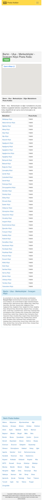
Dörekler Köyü (7, 191)
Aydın (11, 430)
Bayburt (5, 433)
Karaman (14, 456)
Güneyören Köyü (7, 211)
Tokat (29, 478)
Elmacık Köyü (6, 201)
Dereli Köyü (6, 181)
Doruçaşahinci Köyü (8, 187)
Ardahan (37, 426)
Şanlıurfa (5, 478)
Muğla (27, 467)
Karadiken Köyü (7, 242)
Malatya (34, 463)
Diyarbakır (13, 441)
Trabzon (36, 478)
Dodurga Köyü (7, 184)
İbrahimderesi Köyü (8, 225)
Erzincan (5, 445)
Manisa (4, 467)
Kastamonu (29, 456)
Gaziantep (31, 445)
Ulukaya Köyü (6, 279)
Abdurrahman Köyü (8, 123)
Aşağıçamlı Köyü (7, 143)
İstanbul (12, 452)
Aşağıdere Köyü (7, 150)
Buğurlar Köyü (7, 167)
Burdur (4, 437)
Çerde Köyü (6, 174)
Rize (35, 471)
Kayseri (4, 459)
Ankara (21, 426)
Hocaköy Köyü (7, 218)
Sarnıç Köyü (6, 273)
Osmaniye (27, 471)
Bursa (12, 437)
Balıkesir (18, 430)
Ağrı (33, 422)
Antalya (29, 426)
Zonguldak (5, 485)
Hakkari (24, 448)
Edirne (28, 441)
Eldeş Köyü (6, 198)
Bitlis (26, 433)
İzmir (19, 452)
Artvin (4, 430)
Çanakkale (20, 437)
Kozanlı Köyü (6, 259)
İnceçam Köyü (7, 232)
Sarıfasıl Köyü (6, 269)
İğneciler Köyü (7, 228)
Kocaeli (11, 463)
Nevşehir (5, 471)
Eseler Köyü (6, 204)
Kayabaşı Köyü (7, 252)
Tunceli (4, 482)
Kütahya (26, 463)
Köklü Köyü (6, 262)
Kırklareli (21, 459)
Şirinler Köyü (6, 276)
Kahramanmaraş (29, 452)
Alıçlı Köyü (5, 133)
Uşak (11, 482)
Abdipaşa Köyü (7, 119)
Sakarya (5, 474)
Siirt (20, 474)
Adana (4, 422)
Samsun (13, 474)
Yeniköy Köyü (6, 283)
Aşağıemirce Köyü (8, 153)
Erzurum (14, 445)
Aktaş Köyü (6, 129)
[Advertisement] (21, 28)
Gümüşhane (15, 448)
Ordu (19, 471)
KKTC (4, 463)
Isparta (4, 452)
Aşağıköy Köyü (7, 157)
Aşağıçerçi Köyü (7, 146)
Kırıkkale (13, 459)
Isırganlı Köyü (6, 221)
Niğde (13, 471)
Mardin (12, 467)
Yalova (24, 482)
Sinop (26, 474)
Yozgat (31, 482)
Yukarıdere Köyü (7, 286)
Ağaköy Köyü (6, 126)
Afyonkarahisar (24, 422)
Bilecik (12, 433)
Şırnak (13, 478)
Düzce (21, 441)
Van (17, 482)
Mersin (20, 467)
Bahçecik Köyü (7, 160)
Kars (21, 456)
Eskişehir (23, 445)
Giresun (5, 448)
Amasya (13, 426)
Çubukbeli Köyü (7, 177)
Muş (33, 467)
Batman (33, 430)
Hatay (31, 448)
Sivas (33, 474)
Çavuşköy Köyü (7, 170)
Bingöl (20, 433)
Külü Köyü (5, 266)
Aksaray (5, 426)
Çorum (36, 437)
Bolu (31, 433)
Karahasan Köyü (7, 245)
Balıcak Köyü (6, 163)
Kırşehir (29, 459)
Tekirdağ (21, 478)
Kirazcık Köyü (6, 256)
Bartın (26, 430)
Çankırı (29, 437)
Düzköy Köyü (6, 194)
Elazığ (36, 441)
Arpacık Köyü (6, 140)
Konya (19, 463)
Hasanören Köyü (7, 215)
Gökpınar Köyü (7, 208)
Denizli (4, 441)
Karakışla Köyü (7, 249)
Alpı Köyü (5, 136)
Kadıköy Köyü (6, 235)
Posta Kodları (12, 2)
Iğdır (37, 448)
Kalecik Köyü (6, 239)
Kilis (36, 459)
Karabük (5, 456)
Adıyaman (13, 422)
